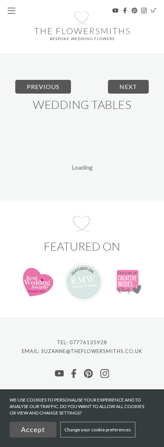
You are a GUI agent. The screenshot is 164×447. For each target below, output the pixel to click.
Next (128, 86)
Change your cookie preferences (97, 429)
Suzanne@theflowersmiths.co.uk (91, 351)
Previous (43, 86)
